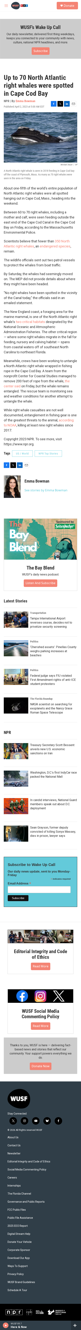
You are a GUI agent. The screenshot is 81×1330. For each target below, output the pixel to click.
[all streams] (76, 1325)
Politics (34, 641)
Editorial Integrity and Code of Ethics (40, 954)
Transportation (38, 612)
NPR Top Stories (48, 453)
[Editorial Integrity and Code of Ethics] (40, 936)
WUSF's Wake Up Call (40, 27)
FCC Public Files (17, 1209)
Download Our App (19, 1258)
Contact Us (14, 1145)
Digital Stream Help (19, 1234)
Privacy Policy (16, 1274)
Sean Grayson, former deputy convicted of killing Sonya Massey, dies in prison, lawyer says (53, 832)
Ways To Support (18, 1266)
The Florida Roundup (41, 698)
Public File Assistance (20, 1217)
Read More (40, 966)
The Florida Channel (19, 1193)
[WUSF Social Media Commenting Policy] (40, 996)
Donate (69, 5)
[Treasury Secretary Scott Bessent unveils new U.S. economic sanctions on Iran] (16, 751)
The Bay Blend (40, 568)
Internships (14, 1185)
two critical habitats (30, 322)
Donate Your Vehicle (20, 1242)
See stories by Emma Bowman (45, 490)
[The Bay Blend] (40, 539)
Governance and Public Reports (26, 1201)
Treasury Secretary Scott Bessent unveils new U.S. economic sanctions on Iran (52, 749)
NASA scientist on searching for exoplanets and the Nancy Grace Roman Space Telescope (51, 708)
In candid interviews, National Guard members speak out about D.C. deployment (53, 804)
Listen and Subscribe (40, 583)
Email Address (19, 883)
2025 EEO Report (18, 1226)
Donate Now (41, 1066)
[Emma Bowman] (12, 486)
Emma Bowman (25, 101)
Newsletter (14, 1153)
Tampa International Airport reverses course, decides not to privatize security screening (51, 622)
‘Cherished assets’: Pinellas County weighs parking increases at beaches (53, 651)
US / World (22, 453)
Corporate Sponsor (19, 1250)
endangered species (55, 246)
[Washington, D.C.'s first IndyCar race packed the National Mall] (16, 779)
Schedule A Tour (17, 1290)
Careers (12, 1177)
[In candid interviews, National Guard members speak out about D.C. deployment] (16, 806)
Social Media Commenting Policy (27, 1169)
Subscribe (41, 51)
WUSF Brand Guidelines (21, 1282)
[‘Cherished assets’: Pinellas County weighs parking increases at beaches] (16, 648)
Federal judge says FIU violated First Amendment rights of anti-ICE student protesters (53, 680)
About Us (13, 1137)
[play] (5, 1325)
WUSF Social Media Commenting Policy (41, 1014)
